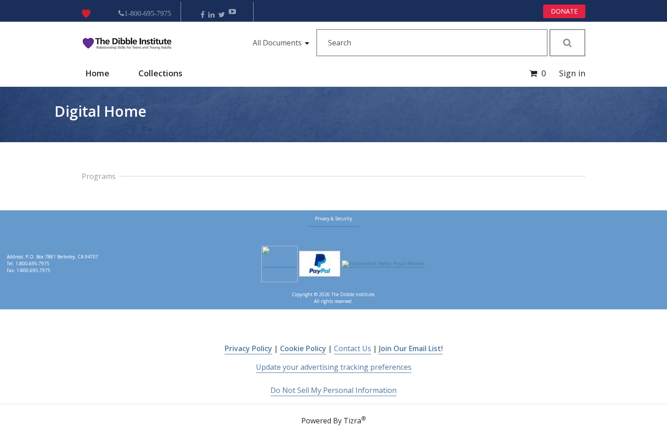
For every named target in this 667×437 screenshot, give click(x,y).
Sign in (572, 73)
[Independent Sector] (383, 264)
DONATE (564, 11)
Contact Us (352, 348)
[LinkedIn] (211, 15)
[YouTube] (232, 15)
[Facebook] (202, 15)
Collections (160, 73)
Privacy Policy (248, 348)
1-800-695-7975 (147, 13)
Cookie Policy (303, 348)
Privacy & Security (333, 218)
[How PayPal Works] (319, 264)
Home (97, 73)
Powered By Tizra (333, 420)
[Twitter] (221, 15)
